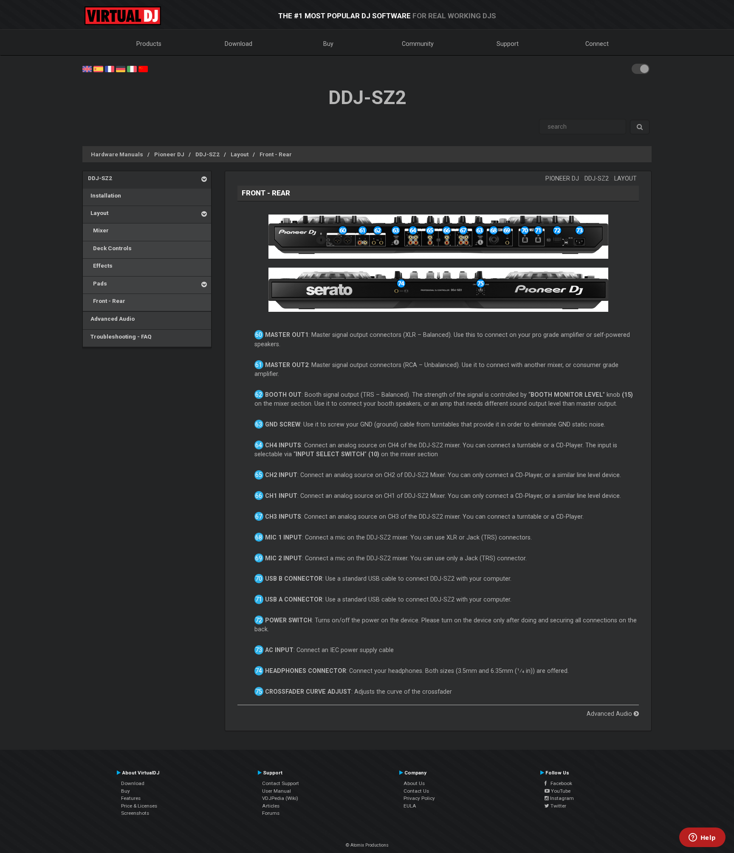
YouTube (560, 791)
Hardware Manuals (117, 154)
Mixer (98, 230)
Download (238, 43)
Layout (239, 154)
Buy (328, 43)
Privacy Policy (419, 798)
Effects (100, 265)
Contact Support (280, 783)
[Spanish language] (98, 68)
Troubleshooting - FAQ (120, 336)
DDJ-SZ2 (207, 154)
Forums (270, 813)
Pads (97, 283)
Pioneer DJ (169, 154)
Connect (597, 43)
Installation (104, 195)
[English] (87, 68)
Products (148, 43)
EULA (410, 806)
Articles (270, 806)
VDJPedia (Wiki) (280, 798)
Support (508, 43)
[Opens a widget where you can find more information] (702, 838)
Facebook (559, 783)
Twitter (557, 806)
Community (418, 43)
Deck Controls (110, 248)
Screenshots (135, 813)
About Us (414, 783)
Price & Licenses (139, 806)
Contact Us (416, 791)
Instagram (561, 798)
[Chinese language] (143, 68)
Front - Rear (276, 154)
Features (131, 798)
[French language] (109, 68)
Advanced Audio (111, 318)
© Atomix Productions (367, 845)
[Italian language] (131, 68)
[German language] (120, 68)
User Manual (276, 791)
